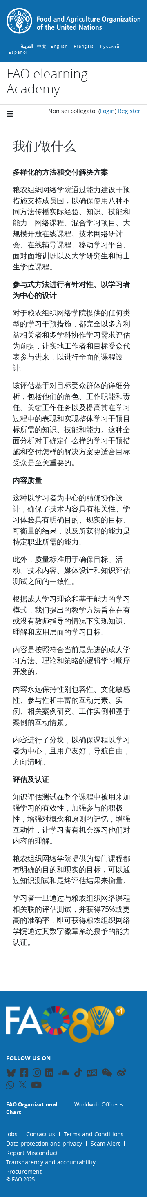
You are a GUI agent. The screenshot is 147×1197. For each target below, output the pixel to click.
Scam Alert (105, 1143)
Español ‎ (19, 52)
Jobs (12, 1134)
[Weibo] (121, 1074)
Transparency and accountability (51, 1162)
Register (129, 111)
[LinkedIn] (49, 1074)
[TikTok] (78, 1072)
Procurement (24, 1171)
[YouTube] (36, 1086)
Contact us (40, 1134)
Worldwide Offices (96, 1104)
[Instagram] (37, 1074)
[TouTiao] (92, 1073)
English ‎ (60, 46)
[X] (23, 1084)
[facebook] (24, 1074)
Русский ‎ (111, 46)
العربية (27, 46)
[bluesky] (11, 1074)
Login (107, 111)
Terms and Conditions (94, 1134)
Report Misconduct (32, 1153)
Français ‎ (85, 46)
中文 (42, 46)
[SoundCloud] (64, 1074)
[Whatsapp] (10, 1086)
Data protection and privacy (44, 1143)
